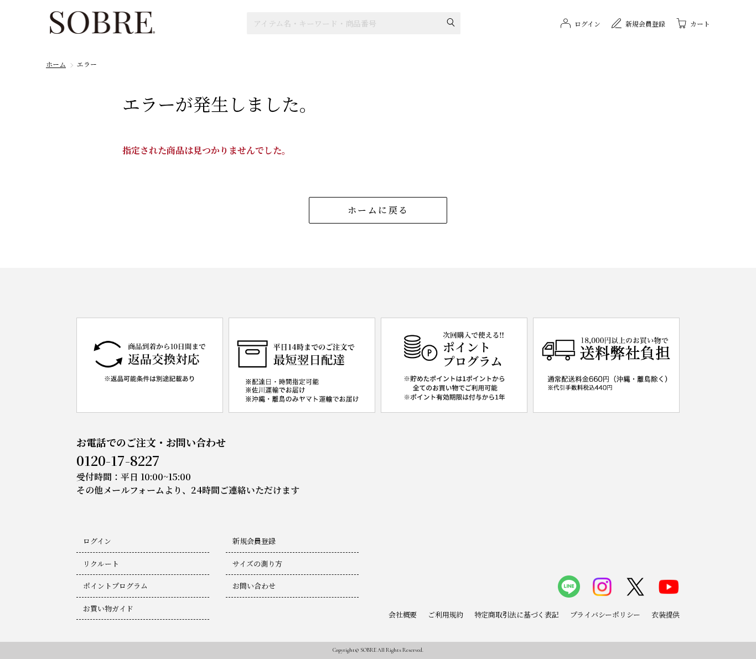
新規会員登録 (254, 541)
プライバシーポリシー (605, 614)
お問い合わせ (254, 585)
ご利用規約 (445, 614)
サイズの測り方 (257, 563)
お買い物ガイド (108, 608)
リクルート (101, 563)
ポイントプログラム (115, 585)
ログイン (97, 541)
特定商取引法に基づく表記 (516, 614)
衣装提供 (665, 614)
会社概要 (403, 614)
